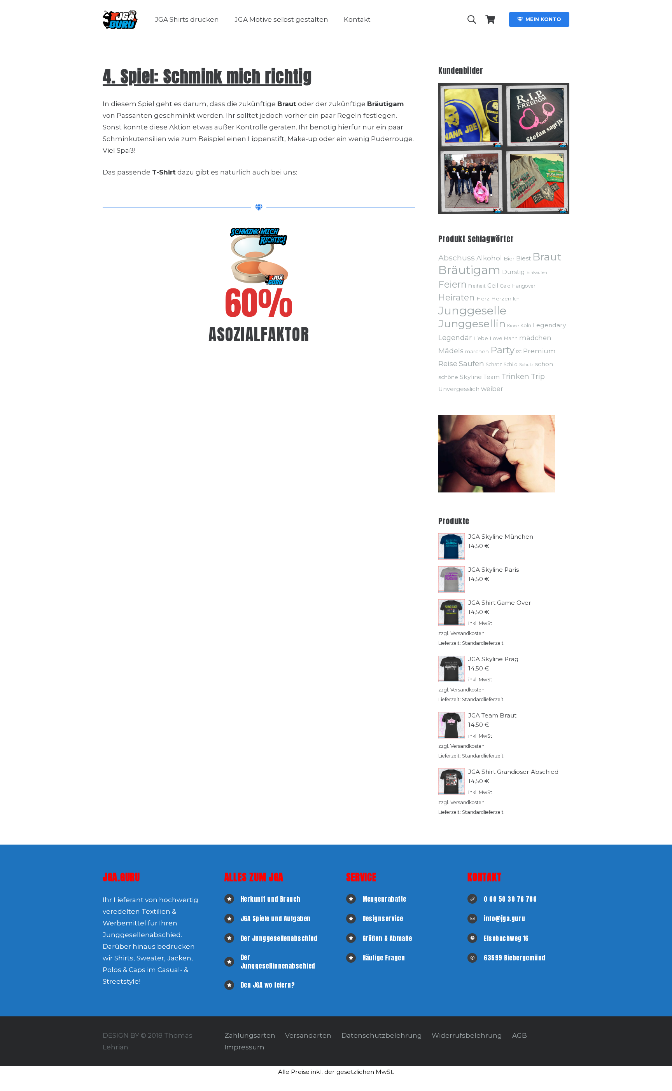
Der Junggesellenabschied (279, 938)
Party (502, 350)
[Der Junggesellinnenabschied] (232, 962)
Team (491, 377)
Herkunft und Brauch (271, 899)
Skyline (471, 377)
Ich (516, 299)
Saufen (471, 363)
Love (496, 338)
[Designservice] (354, 918)
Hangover (524, 286)
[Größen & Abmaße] (354, 938)
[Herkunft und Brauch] (232, 899)
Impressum (244, 1047)
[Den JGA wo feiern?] (232, 985)
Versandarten (308, 1035)
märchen (477, 351)
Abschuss (456, 257)
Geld (505, 286)
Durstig (513, 272)
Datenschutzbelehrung (381, 1035)
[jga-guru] (120, 19)
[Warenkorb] (490, 19)
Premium (539, 351)
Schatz (494, 364)
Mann (511, 338)
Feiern (452, 284)
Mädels (451, 351)
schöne (448, 377)
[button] (225, 19)
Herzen (501, 298)
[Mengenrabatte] (354, 899)
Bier (509, 258)
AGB (519, 1035)
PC (519, 351)
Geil (492, 285)
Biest (523, 258)
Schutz (526, 364)
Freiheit (477, 286)
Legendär (455, 337)
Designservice (382, 918)
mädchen (535, 338)
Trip (538, 376)
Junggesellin (472, 323)
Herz (483, 298)
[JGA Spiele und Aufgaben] (232, 918)
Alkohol (489, 258)
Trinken (515, 376)
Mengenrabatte (384, 899)
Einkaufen (537, 272)
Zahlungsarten (249, 1035)
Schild (511, 364)
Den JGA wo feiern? (268, 985)
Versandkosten (467, 633)
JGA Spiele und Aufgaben (276, 918)
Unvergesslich (459, 389)
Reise (447, 363)
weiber (492, 389)
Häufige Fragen (383, 957)
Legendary (549, 325)
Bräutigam (469, 270)
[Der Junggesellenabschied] (232, 938)
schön (544, 364)
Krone (513, 325)
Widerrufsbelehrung (467, 1035)
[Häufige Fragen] (354, 958)
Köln (525, 325)
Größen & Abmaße (387, 938)
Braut (547, 256)
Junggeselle (472, 310)
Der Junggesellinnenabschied (278, 962)
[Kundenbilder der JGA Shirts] (471, 115)
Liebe (480, 338)
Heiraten (456, 297)
